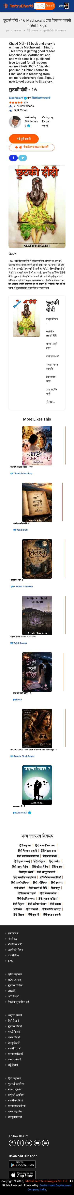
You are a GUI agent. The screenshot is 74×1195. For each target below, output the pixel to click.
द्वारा (12, 473)
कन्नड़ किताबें (14, 1059)
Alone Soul (21, 813)
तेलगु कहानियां (15, 1117)
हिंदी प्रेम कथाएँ (26, 872)
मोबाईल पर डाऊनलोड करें (35, 146)
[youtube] (37, 1143)
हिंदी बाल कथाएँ (50, 856)
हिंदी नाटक (57, 866)
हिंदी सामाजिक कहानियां (24, 877)
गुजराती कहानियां (16, 1083)
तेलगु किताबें (14, 1042)
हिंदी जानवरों (32, 909)
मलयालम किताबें (15, 1053)
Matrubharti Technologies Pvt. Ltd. (47, 1181)
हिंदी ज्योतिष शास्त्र (51, 909)
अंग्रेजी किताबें (15, 1015)
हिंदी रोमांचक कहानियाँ (50, 877)
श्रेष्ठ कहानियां (15, 974)
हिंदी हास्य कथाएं (22, 861)
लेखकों (11, 990)
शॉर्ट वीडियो (13, 996)
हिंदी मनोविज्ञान (40, 882)
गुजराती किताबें (15, 1026)
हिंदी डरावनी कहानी (27, 893)
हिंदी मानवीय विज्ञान (20, 882)
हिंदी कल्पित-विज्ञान (37, 904)
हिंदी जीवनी (19, 888)
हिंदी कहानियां (14, 1078)
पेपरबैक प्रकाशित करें (18, 1001)
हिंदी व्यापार (55, 904)
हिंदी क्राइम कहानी (52, 914)
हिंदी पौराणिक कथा (26, 898)
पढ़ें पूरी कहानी (24, 138)
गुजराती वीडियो (15, 985)
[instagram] (20, 1143)
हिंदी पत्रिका (39, 861)
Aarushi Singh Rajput (24, 756)
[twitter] (28, 1143)
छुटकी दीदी (52, 306)
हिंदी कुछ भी (33, 914)
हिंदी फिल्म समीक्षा (48, 893)
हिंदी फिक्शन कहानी (41, 98)
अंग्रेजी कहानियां (16, 1094)
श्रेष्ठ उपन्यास (14, 979)
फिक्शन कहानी (46, 123)
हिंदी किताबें (13, 1020)
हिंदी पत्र (55, 888)
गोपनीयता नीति (15, 944)
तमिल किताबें (14, 1037)
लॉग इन (63, 6)
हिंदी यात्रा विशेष (20, 866)
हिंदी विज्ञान (18, 914)
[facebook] (12, 1143)
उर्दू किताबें (13, 1065)
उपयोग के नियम (15, 949)
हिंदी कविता (54, 861)
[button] (42, 6)
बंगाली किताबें (14, 1048)
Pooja (19, 699)
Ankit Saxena (20, 643)
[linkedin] (45, 1143)
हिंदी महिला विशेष (40, 866)
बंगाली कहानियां (15, 1100)
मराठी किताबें (14, 1031)
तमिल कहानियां (15, 1111)
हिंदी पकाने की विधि (38, 888)
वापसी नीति (13, 955)
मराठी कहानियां (15, 1089)
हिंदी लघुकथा (25, 845)
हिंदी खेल (18, 909)
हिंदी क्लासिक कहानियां (28, 856)
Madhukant (16, 98)
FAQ (10, 960)
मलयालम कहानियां (16, 1106)
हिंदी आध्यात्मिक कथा (45, 845)
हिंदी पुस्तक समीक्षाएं (47, 898)
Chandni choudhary (23, 473)
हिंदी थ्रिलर (18, 904)
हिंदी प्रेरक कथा (48, 850)
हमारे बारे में (13, 933)
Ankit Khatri (22, 530)
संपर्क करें (12, 938)
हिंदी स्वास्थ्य (57, 882)
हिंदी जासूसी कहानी (46, 872)
